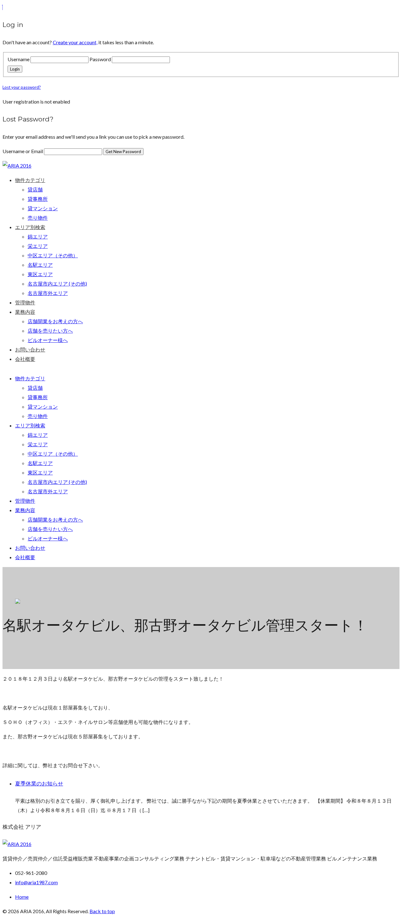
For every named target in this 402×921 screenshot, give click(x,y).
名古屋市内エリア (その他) (57, 283)
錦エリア (38, 236)
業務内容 (25, 312)
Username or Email (23, 151)
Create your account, (75, 42)
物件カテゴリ (30, 180)
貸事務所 (38, 199)
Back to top (102, 911)
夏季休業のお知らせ (39, 783)
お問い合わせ (30, 349)
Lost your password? (22, 87)
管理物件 (25, 302)
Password (100, 59)
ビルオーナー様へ (48, 340)
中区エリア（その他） (53, 255)
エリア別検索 (30, 227)
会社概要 (25, 359)
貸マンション (43, 208)
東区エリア (40, 274)
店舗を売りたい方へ (50, 331)
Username (19, 59)
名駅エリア (40, 265)
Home (22, 897)
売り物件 (38, 218)
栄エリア (38, 246)
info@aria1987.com (36, 882)
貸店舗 (35, 189)
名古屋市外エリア (48, 293)
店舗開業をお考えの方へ (55, 321)
